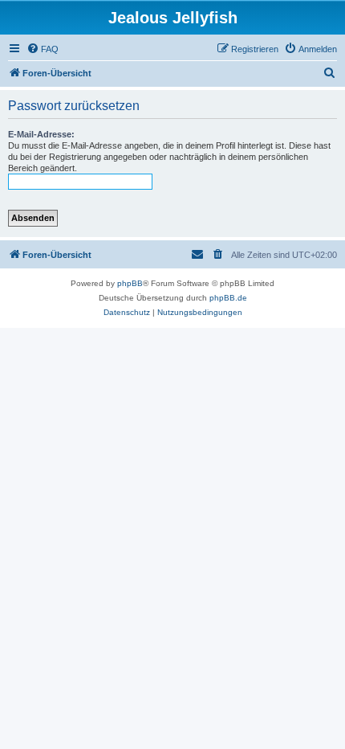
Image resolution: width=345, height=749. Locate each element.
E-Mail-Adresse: (41, 134)
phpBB (130, 283)
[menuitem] (42, 49)
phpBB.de (228, 297)
